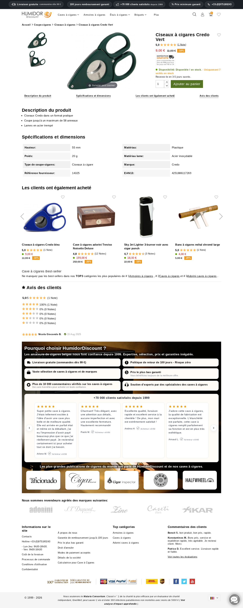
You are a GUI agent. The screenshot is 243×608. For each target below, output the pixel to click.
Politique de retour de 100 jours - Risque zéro (160, 362)
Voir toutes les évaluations (182, 556)
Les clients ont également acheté (155, 95)
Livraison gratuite (39, 4)
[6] (137, 254)
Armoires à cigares (141, 276)
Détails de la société (69, 557)
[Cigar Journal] (82, 480)
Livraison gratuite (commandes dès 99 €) (59, 362)
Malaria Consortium (94, 596)
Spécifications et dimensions (93, 95)
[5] (174, 45)
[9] (141, 254)
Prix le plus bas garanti (145, 372)
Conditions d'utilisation (34, 564)
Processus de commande (36, 559)
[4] (171, 45)
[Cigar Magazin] (161, 480)
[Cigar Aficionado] (43, 480)
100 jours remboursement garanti (89, 4)
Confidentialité (30, 569)
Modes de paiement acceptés (74, 552)
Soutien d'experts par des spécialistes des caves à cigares (169, 384)
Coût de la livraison (32, 554)
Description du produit (37, 95)
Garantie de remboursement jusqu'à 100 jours (83, 537)
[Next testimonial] (213, 428)
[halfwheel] (200, 480)
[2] (165, 45)
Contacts (27, 536)
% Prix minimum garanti (186, 4)
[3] (168, 45)
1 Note (181, 44)
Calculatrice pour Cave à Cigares (76, 562)
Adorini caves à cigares (202, 276)
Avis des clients (209, 95)
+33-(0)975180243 (222, 4)
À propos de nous (67, 532)
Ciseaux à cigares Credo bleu (41, 244)
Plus (156, 14)
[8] (140, 254)
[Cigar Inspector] (121, 480)
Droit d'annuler (66, 547)
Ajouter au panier (186, 84)
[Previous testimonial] (29, 428)
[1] (161, 45)
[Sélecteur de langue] (214, 597)
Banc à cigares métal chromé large (197, 244)
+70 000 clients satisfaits (141, 4)
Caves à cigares (169, 276)
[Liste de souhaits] (218, 15)
